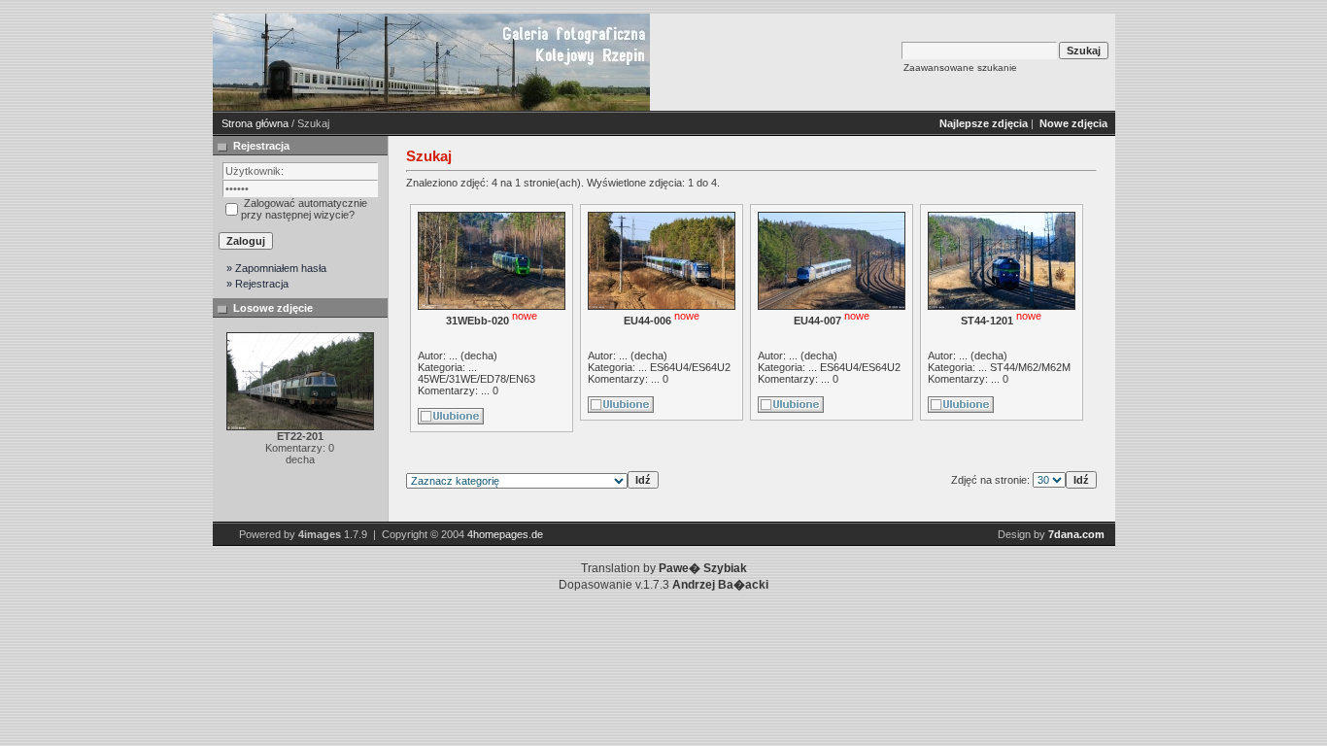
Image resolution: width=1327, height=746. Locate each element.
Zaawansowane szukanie (960, 67)
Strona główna (255, 123)
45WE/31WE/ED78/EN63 (476, 379)
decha (478, 355)
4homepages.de (505, 534)
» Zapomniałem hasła (276, 268)
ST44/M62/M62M (1030, 367)
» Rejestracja (257, 283)
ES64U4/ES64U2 (690, 367)
